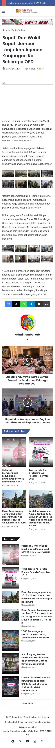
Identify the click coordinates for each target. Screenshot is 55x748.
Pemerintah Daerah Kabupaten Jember (30, 717)
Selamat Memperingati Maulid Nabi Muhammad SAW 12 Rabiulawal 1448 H (13, 476)
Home (7, 30)
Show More (27, 703)
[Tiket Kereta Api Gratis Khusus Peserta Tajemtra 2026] (41, 452)
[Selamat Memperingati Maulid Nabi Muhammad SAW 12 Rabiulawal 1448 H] (14, 452)
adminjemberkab (13, 69)
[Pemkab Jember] (27, 11)
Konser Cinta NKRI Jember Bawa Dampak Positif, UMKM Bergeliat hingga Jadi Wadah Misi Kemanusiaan (35, 684)
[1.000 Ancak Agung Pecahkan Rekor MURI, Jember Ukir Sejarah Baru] (10, 640)
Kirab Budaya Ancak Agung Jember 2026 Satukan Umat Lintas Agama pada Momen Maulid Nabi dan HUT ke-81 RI (40, 518)
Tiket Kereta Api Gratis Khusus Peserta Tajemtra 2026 (39, 474)
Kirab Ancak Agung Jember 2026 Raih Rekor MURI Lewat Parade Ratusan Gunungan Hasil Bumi (14, 517)
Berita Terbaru (19, 30)
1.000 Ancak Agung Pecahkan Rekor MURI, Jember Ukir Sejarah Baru (35, 634)
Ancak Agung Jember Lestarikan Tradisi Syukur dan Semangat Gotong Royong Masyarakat (35, 659)
